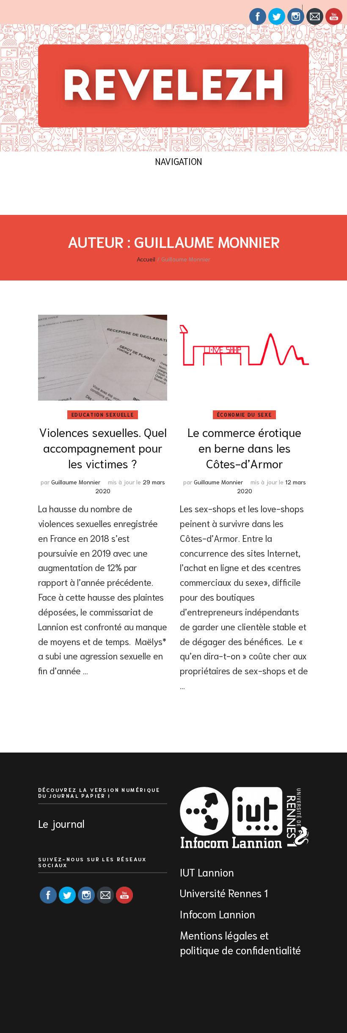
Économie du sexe (244, 415)
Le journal (61, 823)
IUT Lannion (207, 872)
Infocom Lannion (217, 913)
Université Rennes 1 (225, 892)
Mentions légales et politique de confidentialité (240, 942)
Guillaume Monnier (75, 482)
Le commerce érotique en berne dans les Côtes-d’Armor (244, 447)
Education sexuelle (103, 415)
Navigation (178, 161)
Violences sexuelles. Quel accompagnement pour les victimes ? (103, 447)
